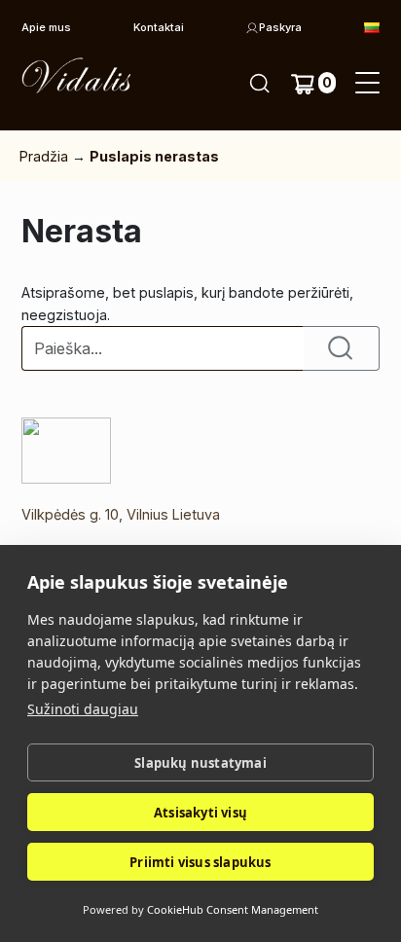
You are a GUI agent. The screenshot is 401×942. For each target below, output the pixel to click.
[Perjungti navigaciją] (367, 83)
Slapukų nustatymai (200, 763)
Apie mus (46, 27)
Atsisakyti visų (200, 812)
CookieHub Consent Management (232, 909)
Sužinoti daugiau (82, 709)
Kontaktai (158, 27)
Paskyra (280, 27)
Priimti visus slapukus (200, 862)
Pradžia (43, 156)
